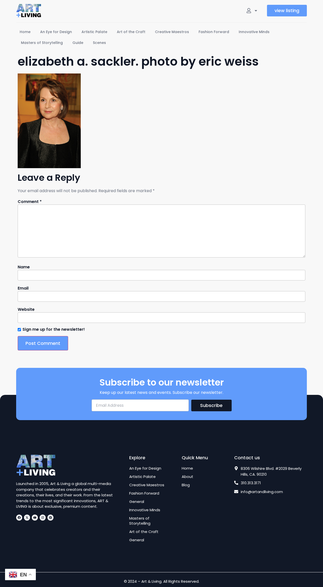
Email (23, 288)
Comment (30, 202)
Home (25, 31)
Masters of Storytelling (42, 42)
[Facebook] (19, 518)
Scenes (99, 42)
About (187, 476)
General (136, 501)
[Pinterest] (50, 518)
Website (26, 310)
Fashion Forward (214, 31)
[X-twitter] (27, 518)
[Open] (256, 11)
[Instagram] (43, 518)
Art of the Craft (131, 31)
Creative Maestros (172, 31)
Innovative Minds (254, 31)
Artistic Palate (94, 31)
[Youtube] (35, 518)
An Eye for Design (56, 31)
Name (24, 267)
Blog (186, 485)
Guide (77, 42)
